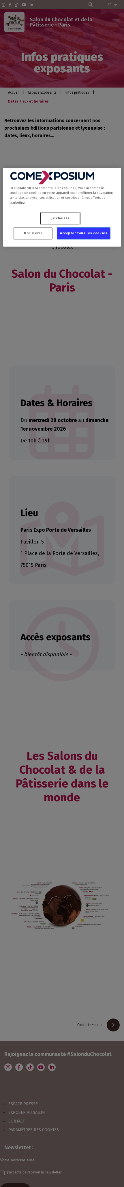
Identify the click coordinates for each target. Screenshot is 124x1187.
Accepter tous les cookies (83, 233)
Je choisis (60, 218)
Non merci (33, 233)
